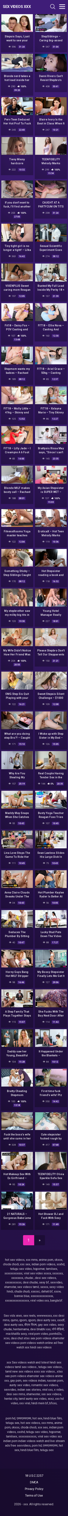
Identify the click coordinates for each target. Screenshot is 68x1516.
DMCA (34, 1482)
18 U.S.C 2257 (34, 1475)
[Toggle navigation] (62, 6)
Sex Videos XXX (17, 6)
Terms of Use (34, 1495)
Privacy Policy (34, 1489)
